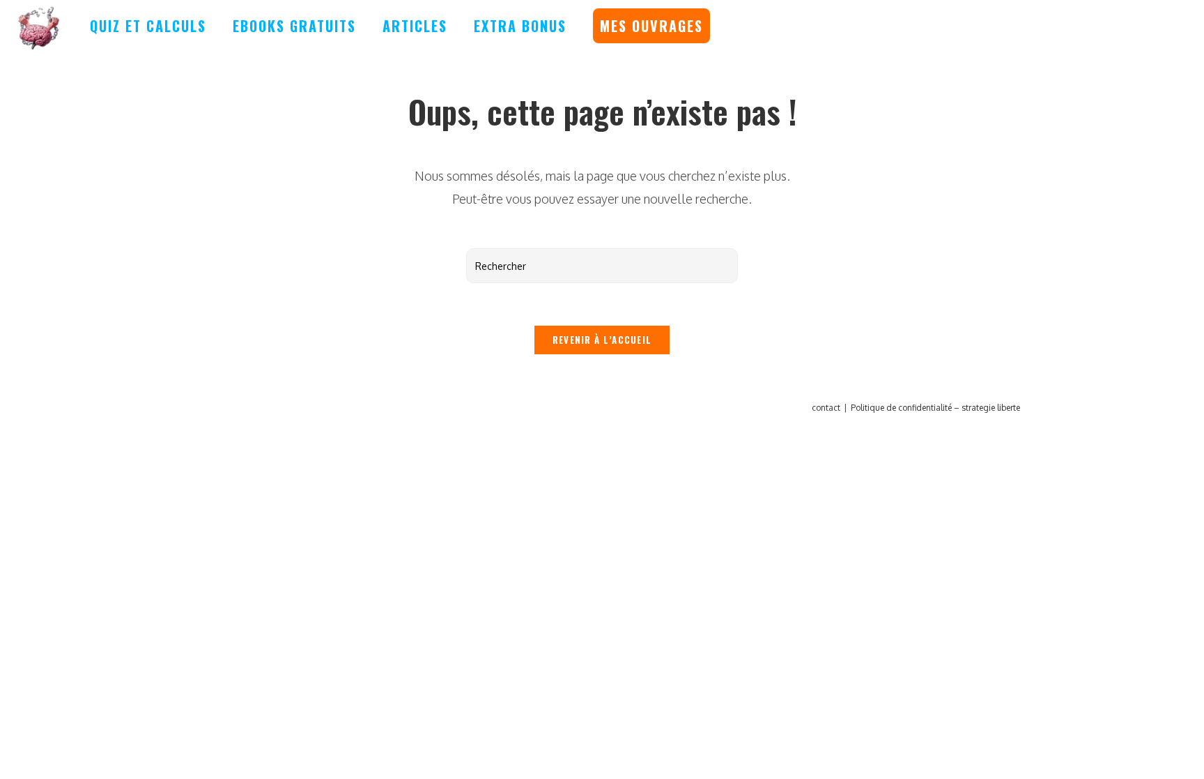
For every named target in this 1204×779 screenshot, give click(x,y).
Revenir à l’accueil (602, 340)
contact (826, 407)
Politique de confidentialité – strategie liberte (935, 407)
